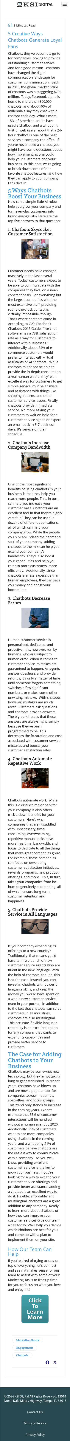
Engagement (24, 1348)
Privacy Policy (35, 1435)
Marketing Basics (27, 1340)
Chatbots (22, 1355)
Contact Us (35, 1412)
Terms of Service (35, 1423)
